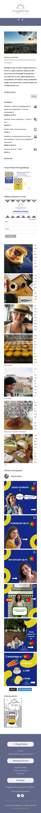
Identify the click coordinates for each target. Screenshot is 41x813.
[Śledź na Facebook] (18, 795)
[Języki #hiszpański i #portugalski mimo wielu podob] (20, 600)
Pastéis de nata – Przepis (35, 257)
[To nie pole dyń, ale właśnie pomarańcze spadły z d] (20, 635)
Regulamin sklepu (20, 768)
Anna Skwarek (21, 60)
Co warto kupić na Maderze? (35, 317)
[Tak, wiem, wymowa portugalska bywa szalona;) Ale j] (20, 497)
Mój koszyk (20, 773)
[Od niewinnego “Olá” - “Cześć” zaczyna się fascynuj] (20, 566)
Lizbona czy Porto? (11, 57)
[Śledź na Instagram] (22, 795)
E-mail (7, 229)
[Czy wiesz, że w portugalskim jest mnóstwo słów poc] (20, 669)
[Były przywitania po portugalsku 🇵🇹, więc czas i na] (20, 532)
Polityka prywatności (20, 771)
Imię (7, 221)
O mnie (20, 751)
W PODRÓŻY (8, 63)
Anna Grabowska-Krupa (20, 808)
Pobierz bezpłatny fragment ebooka (20, 754)
